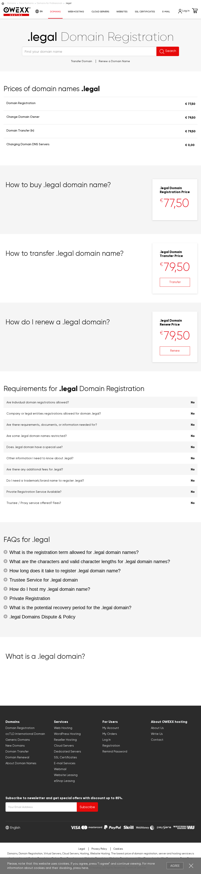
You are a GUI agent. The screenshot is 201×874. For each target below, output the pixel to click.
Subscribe (87, 807)
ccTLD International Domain (25, 734)
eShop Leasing (64, 781)
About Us (157, 728)
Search (170, 51)
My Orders (109, 734)
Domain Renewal (17, 757)
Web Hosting (76, 11)
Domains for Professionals (49, 3)
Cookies (118, 848)
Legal (81, 848)
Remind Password (114, 751)
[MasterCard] (91, 827)
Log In (106, 739)
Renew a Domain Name (114, 61)
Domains (11, 3)
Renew (175, 350)
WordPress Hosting (67, 734)
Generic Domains (17, 739)
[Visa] (75, 827)
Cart (195, 10)
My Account (110, 728)
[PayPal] (112, 827)
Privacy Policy (99, 848)
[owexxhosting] (3, 3)
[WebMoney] (145, 827)
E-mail (166, 11)
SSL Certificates (145, 11)
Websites (121, 11)
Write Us (157, 734)
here (85, 868)
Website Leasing (66, 775)
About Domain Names (20, 763)
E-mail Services (64, 763)
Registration (111, 745)
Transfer (175, 282)
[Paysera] (164, 827)
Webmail (60, 769)
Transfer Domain (81, 61)
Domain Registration (20, 728)
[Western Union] (184, 827)
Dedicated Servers (67, 751)
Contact (157, 739)
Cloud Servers (100, 11)
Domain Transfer (17, 751)
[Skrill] (128, 827)
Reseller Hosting (65, 739)
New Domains (26, 3)
